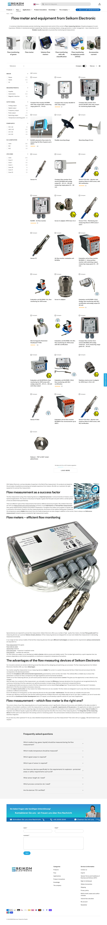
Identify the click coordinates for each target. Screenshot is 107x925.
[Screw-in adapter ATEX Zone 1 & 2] (65, 208)
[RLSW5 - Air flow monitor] (41, 208)
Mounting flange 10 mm (86, 140)
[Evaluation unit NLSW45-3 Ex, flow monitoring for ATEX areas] (41, 286)
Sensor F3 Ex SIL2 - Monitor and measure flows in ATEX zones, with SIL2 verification (89, 421)
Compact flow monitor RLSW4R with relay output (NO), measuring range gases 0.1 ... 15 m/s (40, 104)
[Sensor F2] (41, 245)
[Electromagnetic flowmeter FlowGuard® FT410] (41, 328)
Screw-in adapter (60, 299)
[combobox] (65, 4)
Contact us (84, 870)
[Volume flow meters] (45, 43)
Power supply (11, 123)
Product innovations (40, 10)
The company (63, 10)
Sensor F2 (33, 258)
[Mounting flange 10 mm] (89, 127)
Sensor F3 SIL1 (34, 419)
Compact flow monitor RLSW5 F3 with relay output (65, 103)
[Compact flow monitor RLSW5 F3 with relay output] (65, 90)
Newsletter (84, 905)
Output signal (11, 102)
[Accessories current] (93, 43)
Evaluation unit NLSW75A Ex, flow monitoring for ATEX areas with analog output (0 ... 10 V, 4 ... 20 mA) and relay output (41, 383)
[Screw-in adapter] (65, 286)
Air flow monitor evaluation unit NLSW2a (64, 259)
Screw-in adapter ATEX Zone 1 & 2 (65, 221)
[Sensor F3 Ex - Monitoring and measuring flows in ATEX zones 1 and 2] (89, 208)
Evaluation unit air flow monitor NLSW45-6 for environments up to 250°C (65, 421)
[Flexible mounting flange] (65, 127)
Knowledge (52, 10)
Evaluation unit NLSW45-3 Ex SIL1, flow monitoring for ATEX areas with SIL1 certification (65, 342)
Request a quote (105, 380)
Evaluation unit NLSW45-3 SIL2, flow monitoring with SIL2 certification (64, 382)
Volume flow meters (45, 53)
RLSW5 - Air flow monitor (38, 221)
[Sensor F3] (41, 166)
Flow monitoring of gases (13, 53)
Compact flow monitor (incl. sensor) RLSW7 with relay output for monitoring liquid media (89, 104)
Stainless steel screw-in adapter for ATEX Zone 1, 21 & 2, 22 (89, 381)
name (24, 828)
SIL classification (12, 140)
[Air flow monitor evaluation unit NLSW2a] (65, 245)
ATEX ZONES (10, 154)
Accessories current (93, 53)
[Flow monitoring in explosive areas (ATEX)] (77, 43)
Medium (9, 73)
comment (26, 835)
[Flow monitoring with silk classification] (61, 43)
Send (27, 853)
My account (84, 902)
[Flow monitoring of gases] (13, 43)
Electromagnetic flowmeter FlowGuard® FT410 (39, 341)
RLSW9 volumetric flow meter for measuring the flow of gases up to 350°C (40, 142)
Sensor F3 (33, 179)
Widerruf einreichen (86, 884)
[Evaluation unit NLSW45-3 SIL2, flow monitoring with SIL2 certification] (65, 367)
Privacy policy (85, 890)
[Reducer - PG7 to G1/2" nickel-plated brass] (41, 444)
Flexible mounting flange (62, 140)
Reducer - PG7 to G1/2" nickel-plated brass (39, 458)
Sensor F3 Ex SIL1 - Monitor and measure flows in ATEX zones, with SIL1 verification (89, 181)
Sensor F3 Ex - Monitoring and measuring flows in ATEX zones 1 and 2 (89, 222)
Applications (26, 10)
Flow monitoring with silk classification (61, 54)
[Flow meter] (29, 43)
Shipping (83, 887)
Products (9, 10)
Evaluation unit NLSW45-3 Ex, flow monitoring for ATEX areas (40, 300)
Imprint (83, 873)
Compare (79, 66)
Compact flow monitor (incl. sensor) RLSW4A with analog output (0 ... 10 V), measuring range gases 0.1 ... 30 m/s (89, 343)
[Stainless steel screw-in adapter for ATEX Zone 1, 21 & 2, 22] (89, 367)
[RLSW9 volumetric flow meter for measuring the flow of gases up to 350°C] (41, 127)
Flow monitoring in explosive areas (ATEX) (77, 54)
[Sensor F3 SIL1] (41, 406)
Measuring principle (13, 88)
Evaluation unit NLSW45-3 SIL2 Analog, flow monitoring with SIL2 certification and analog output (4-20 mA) (89, 302)
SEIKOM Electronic (14, 919)
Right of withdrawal (86, 881)
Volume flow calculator (87, 898)
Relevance (13, 66)
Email (56, 828)
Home (8, 13)
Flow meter (29, 52)
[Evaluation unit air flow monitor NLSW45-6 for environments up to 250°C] (65, 406)
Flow (17, 10)
